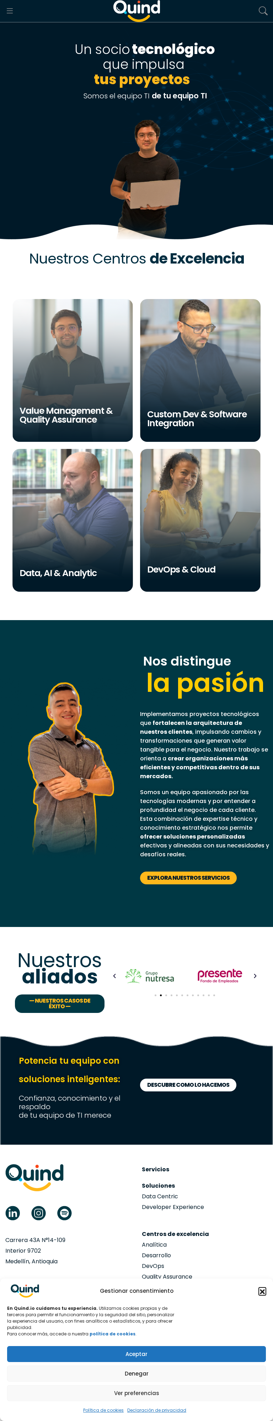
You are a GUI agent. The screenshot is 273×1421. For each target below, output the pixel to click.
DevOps (153, 1266)
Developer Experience (173, 1207)
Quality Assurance (167, 1277)
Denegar (137, 1373)
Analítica (154, 1245)
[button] (262, 1291)
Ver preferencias (136, 1393)
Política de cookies (103, 1410)
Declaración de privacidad (156, 1410)
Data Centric (160, 1196)
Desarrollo (156, 1255)
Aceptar (136, 1354)
